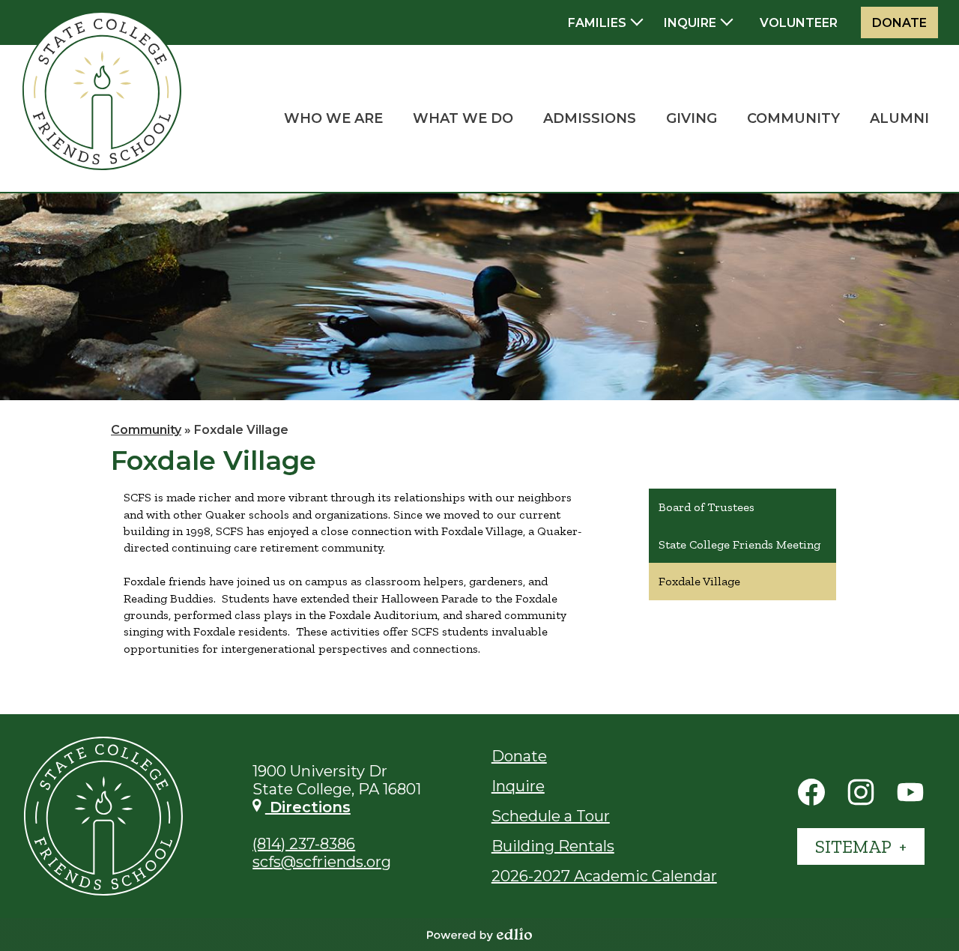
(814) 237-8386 (303, 844)
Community (146, 430)
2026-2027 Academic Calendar (604, 876)
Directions (308, 807)
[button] (333, 118)
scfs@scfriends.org (321, 862)
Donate (899, 23)
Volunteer (799, 23)
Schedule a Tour (550, 816)
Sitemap (855, 846)
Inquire (518, 786)
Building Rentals (552, 846)
